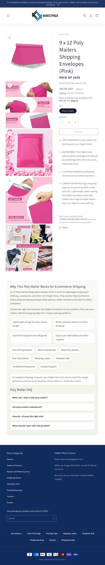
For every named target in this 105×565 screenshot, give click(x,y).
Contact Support (49, 366)
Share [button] (65, 227)
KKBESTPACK (48, 559)
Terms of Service (14, 465)
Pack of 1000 (68, 111)
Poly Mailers (16, 533)
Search (10, 459)
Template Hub (63, 358)
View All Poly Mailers (22, 350)
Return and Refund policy (18, 471)
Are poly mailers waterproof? (27, 407)
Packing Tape (52, 533)
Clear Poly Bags (34, 533)
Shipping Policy (14, 478)
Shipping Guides (68, 540)
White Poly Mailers (47, 350)
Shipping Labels (42, 358)
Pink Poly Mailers (20, 358)
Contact (10, 496)
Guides (10, 502)
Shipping (62, 93)
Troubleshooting (14, 490)
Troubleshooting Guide (23, 366)
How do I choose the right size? (28, 416)
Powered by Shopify (59, 559)
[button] (8, 16)
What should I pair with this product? (31, 425)
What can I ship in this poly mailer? (30, 397)
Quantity (62, 117)
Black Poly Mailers (70, 350)
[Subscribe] (53, 518)
